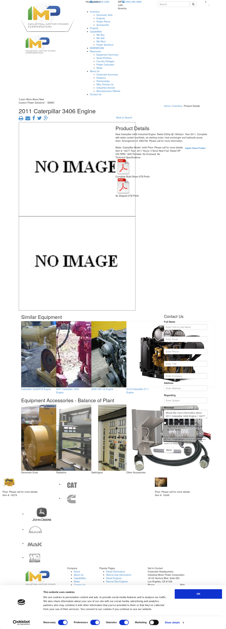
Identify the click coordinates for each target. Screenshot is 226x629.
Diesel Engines (114, 578)
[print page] (21, 119)
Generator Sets (104, 15)
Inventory (95, 11)
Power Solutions (104, 44)
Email (167, 334)
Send (169, 450)
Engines (100, 18)
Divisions (101, 77)
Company (169, 370)
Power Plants (103, 21)
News (99, 67)
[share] (33, 119)
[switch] (95, 622)
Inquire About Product (195, 148)
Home (167, 106)
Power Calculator (105, 64)
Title (166, 358)
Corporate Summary (107, 74)
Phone (167, 346)
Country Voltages (105, 61)
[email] (27, 119)
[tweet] (39, 119)
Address (168, 383)
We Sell (100, 38)
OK (198, 593)
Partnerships (103, 81)
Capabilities (96, 31)
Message (169, 407)
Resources (95, 51)
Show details (172, 622)
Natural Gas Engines (117, 581)
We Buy (100, 34)
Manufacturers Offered (108, 91)
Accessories (102, 24)
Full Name (169, 321)
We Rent (101, 41)
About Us (94, 71)
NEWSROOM (97, 48)
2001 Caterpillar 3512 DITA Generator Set (178, 488)
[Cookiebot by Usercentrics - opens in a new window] (21, 622)
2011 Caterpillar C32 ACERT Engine (22, 488)
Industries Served (105, 87)
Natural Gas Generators (118, 574)
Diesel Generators (115, 571)
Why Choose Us (104, 84)
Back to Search (124, 117)
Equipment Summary (107, 54)
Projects (94, 28)
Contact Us (95, 94)
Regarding (170, 395)
